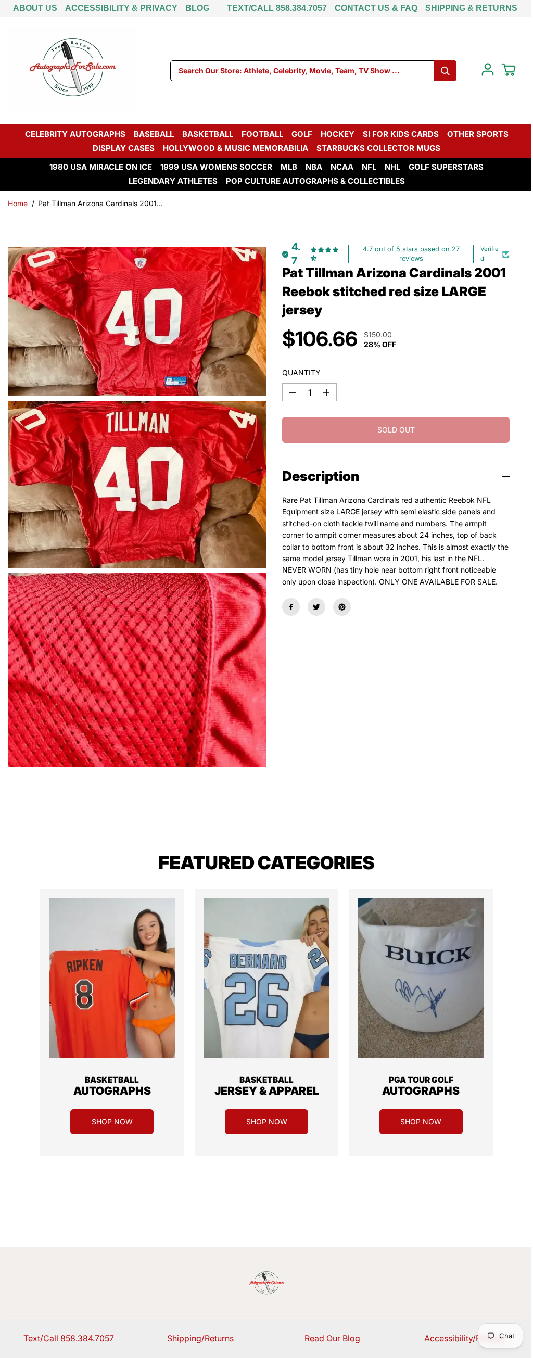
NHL (392, 167)
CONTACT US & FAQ (376, 8)
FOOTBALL (262, 134)
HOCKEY (337, 134)
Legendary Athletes (173, 181)
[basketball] (112, 978)
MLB (289, 167)
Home (18, 203)
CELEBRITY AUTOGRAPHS (75, 134)
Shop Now (112, 1121)
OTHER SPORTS (478, 134)
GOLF (301, 134)
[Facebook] (291, 607)
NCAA (342, 167)
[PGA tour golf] (421, 978)
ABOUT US (35, 8)
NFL (369, 167)
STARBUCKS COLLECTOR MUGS (378, 148)
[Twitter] (316, 607)
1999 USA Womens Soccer (216, 167)
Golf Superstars (446, 167)
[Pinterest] (342, 607)
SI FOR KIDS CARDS (401, 134)
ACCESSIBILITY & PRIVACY (121, 8)
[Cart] (508, 69)
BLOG (197, 8)
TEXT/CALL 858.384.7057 (277, 8)
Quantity (301, 372)
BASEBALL (154, 134)
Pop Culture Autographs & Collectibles (315, 181)
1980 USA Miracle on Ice (100, 167)
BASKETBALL (207, 134)
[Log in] (487, 69)
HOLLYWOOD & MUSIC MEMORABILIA (235, 148)
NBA (314, 167)
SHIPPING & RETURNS (471, 8)
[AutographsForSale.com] (73, 70)
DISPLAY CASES (124, 148)
